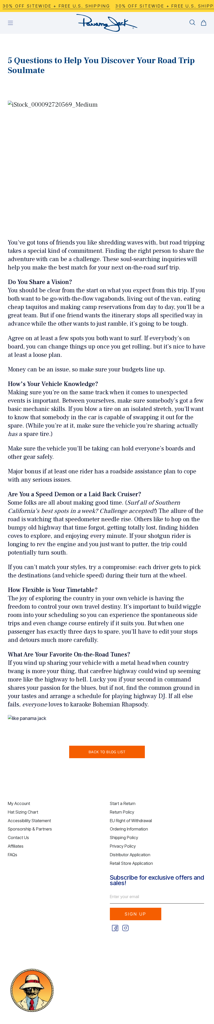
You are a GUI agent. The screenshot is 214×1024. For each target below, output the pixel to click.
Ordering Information (129, 829)
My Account (19, 803)
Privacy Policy (123, 846)
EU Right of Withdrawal (131, 820)
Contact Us (18, 837)
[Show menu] (10, 23)
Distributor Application (130, 854)
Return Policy (122, 812)
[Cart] (203, 23)
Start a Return (122, 803)
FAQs (12, 854)
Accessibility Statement (29, 820)
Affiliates (15, 846)
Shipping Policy (124, 837)
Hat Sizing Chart (23, 812)
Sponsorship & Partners (30, 829)
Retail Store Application (131, 863)
